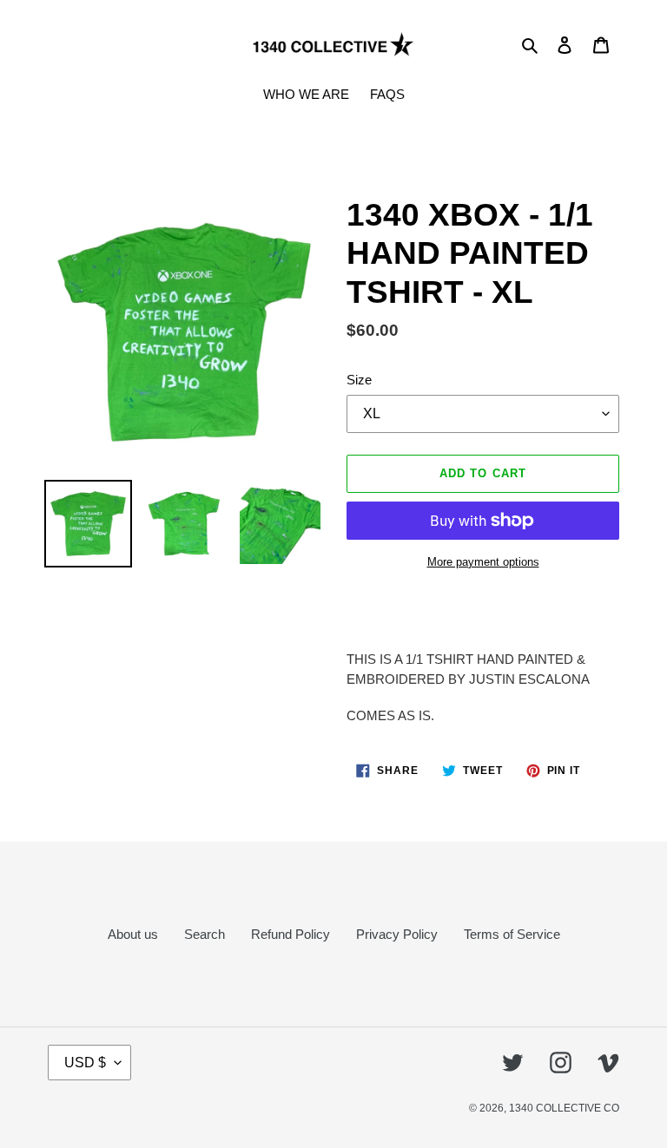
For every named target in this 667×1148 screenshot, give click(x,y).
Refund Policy (290, 934)
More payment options (483, 561)
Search (204, 934)
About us (133, 934)
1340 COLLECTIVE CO (564, 1108)
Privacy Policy (397, 934)
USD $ (85, 1062)
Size (359, 379)
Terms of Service (512, 934)
